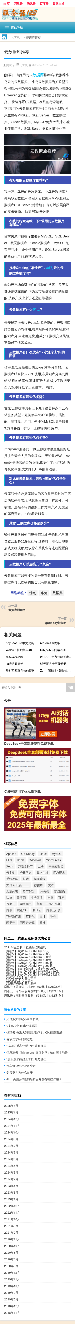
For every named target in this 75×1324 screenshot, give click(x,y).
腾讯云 (31, 3)
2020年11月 (12, 1239)
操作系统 (39, 879)
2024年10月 (12, 1132)
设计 (42, 916)
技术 (26, 879)
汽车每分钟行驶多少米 (21, 1066)
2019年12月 (12, 1272)
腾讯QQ (22, 910)
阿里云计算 (27, 922)
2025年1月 (11, 1112)
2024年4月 (11, 1166)
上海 (41, 866)
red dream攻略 (50, 643)
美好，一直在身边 (48, 904)
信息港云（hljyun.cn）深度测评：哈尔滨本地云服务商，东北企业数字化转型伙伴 (38, 1052)
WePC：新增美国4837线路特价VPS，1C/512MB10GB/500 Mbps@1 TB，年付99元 (22, 650)
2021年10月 (12, 1219)
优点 (36, 309)
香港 (42, 922)
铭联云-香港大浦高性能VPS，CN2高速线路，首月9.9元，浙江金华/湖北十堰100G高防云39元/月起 (38, 1032)
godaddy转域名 (56, 623)
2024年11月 (12, 1125)
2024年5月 (11, 1159)
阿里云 (18, 3)
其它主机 (58, 3)
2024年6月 (11, 1152)
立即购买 (30, 983)
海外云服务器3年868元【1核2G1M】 (40, 991)
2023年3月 (11, 1192)
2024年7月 (11, 1146)
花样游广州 (13, 916)
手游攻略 (12, 879)
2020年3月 (11, 1266)
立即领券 (30, 977)
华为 (50, 267)
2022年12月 (12, 1206)
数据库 (38, 74)
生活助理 (36, 897)
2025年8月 (11, 1105)
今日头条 (26, 872)
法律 (9, 897)
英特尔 (30, 916)
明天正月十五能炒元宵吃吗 (57, 663)
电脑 (50, 897)
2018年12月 (12, 1306)
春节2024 (29, 891)
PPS (9, 860)
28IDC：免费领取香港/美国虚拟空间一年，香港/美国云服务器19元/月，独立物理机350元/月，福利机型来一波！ (57, 657)
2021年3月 (11, 1226)
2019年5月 (11, 1299)
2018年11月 (12, 1312)
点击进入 (27, 980)
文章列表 (12, 891)
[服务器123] (37, 14)
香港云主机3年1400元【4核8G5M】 (39, 986)
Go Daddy (28, 854)
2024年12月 (12, 1119)
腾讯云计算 (53, 910)
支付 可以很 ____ (17, 885)
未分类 (44, 891)
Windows (35, 860)
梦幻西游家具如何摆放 (20, 670)
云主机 (15, 37)
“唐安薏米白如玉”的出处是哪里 (26, 1059)
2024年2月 (11, 1179)
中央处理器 (56, 866)
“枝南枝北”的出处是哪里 (22, 1026)
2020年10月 (12, 1246)
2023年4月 (11, 1186)
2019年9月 (11, 1292)
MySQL (56, 854)
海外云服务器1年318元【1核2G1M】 (40, 995)
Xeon (9, 866)
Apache (11, 854)
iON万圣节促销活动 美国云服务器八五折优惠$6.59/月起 (57, 650)
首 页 (6, 3)
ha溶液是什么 (15, 663)
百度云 (44, 3)
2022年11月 (12, 1212)
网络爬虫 (26, 904)
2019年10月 (12, 1286)
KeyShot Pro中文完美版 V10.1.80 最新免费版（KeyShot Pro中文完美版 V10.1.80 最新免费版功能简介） (22, 643)
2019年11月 (12, 1279)
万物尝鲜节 (25, 866)
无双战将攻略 (14, 657)
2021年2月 (11, 1232)
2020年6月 (11, 1259)
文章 (51, 885)
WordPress (53, 860)
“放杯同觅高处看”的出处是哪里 (26, 1046)
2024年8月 (11, 1139)
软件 (53, 916)
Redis (20, 860)
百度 (61, 897)
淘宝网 (21, 897)
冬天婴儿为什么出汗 (19, 1072)
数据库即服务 (17, 610)
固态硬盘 (59, 872)
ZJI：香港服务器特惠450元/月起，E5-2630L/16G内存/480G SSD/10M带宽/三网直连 (57, 670)
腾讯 (9, 910)
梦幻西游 (60, 891)
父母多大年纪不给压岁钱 (22, 1019)
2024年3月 (11, 1172)
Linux (43, 854)
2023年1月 (11, 1199)
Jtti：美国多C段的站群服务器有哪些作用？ (34, 1079)
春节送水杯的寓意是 (19, 1039)
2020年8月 (11, 1252)
